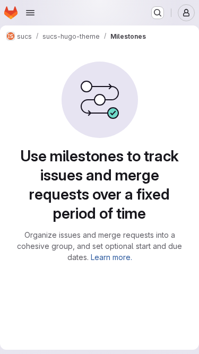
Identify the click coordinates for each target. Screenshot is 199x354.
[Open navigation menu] (30, 12)
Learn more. (111, 257)
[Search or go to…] (157, 12)
